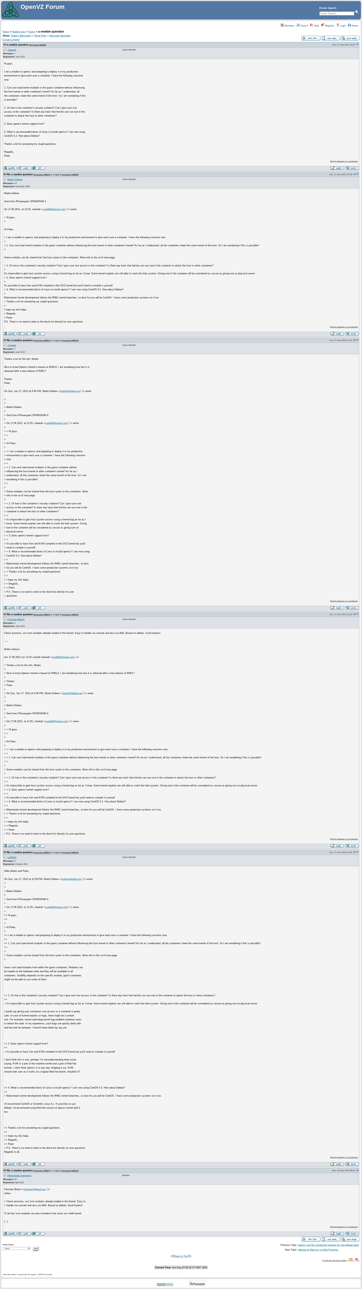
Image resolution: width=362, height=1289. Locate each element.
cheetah (11, 50)
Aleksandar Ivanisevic (19, 1175)
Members (289, 25)
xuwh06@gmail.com (54, 209)
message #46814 (42, 852)
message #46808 (37, 45)
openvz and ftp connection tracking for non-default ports (328, 1245)
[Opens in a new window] (165, 1285)
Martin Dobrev (15, 179)
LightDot (11, 857)
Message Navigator (60, 35)
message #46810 (42, 175)
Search (304, 25)
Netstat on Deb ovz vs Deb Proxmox (318, 1249)
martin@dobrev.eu (70, 391)
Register (329, 25)
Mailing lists (18, 31)
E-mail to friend (11, 39)
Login (342, 25)
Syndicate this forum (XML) (335, 1260)
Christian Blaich (16, 619)
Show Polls (40, 35)
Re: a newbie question (20, 174)
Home (354, 25)
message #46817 (42, 1171)
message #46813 (42, 615)
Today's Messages (21, 35)
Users (31, 31)
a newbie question (17, 44)
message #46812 (42, 340)
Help (316, 25)
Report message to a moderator (344, 161)
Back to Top (181, 1256)
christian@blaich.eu (34, 1189)
